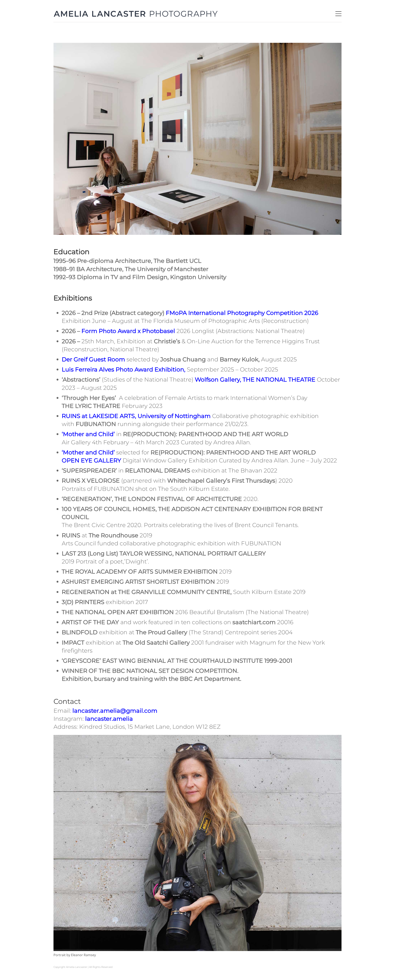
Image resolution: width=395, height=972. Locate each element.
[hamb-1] (338, 14)
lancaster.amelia (109, 718)
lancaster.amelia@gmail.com (114, 710)
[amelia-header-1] (135, 13)
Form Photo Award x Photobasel (128, 330)
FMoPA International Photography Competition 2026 (242, 312)
